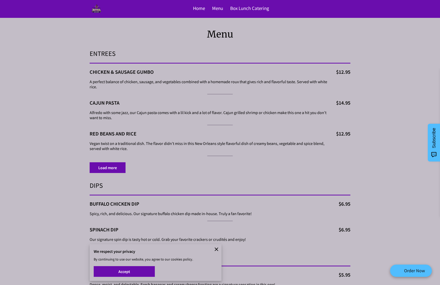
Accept (124, 271)
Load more (107, 167)
